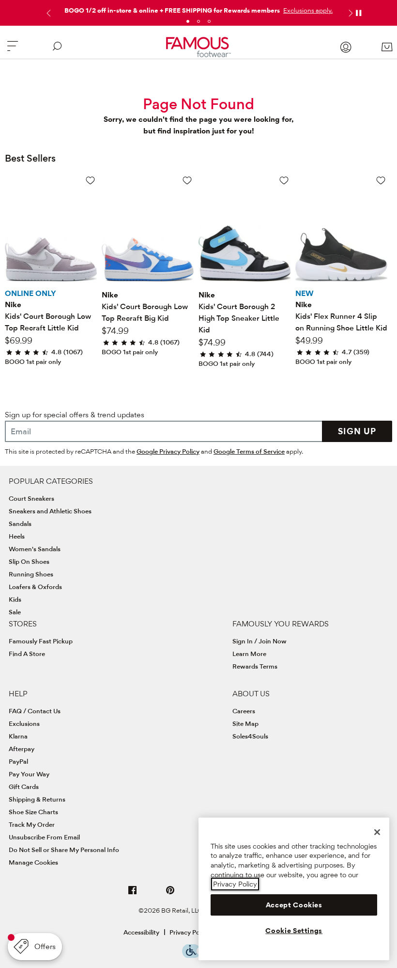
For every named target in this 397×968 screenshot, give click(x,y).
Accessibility (141, 932)
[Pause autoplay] (358, 13)
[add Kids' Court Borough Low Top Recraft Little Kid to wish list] (90, 180)
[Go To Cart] (386, 47)
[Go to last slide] (47, 13)
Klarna (18, 736)
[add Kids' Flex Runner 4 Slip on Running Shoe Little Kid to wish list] (380, 180)
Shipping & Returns (37, 799)
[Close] (377, 832)
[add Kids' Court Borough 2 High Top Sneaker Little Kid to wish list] (283, 180)
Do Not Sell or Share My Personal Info (64, 849)
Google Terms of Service (249, 451)
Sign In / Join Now (259, 641)
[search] (57, 50)
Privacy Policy (189, 932)
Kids (15, 599)
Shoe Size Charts (33, 812)
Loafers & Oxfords (35, 587)
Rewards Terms (254, 666)
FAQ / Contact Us (35, 711)
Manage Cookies (33, 862)
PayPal (18, 761)
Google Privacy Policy (168, 451)
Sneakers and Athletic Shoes (50, 511)
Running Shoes (31, 574)
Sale (15, 612)
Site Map (245, 723)
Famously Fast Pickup (41, 641)
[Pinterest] (170, 894)
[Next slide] (349, 13)
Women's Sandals (35, 549)
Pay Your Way (29, 774)
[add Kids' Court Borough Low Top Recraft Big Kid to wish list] (187, 180)
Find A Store (27, 653)
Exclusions (24, 723)
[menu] (12, 50)
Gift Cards (24, 786)
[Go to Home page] (198, 47)
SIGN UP (357, 431)
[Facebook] (132, 894)
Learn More (249, 653)
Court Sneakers (31, 498)
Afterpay (21, 749)
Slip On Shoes (29, 561)
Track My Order (32, 824)
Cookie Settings (293, 930)
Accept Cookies (294, 905)
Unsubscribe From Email (44, 837)
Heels (17, 536)
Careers (243, 711)
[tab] (187, 21)
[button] (307, 10)
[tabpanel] (198, 8)
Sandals (20, 523)
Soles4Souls (250, 736)
